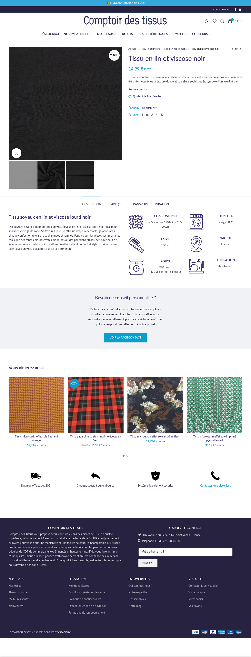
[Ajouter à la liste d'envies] (61, 383)
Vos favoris (195, 606)
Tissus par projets (19, 592)
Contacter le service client (215, 485)
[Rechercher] (222, 21)
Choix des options (61, 392)
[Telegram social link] (162, 114)
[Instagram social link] (240, 9)
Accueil (132, 49)
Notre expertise (137, 592)
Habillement (149, 108)
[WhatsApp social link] (157, 114)
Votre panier (195, 599)
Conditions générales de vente (87, 592)
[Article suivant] (240, 49)
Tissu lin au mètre (150, 49)
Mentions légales (79, 586)
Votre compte (196, 592)
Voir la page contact (125, 337)
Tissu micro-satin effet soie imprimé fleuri (155, 436)
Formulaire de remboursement (87, 612)
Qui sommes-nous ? (140, 586)
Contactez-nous (221, 9)
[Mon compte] (207, 21)
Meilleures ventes (19, 599)
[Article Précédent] (233, 49)
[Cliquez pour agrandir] (16, 153)
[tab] (91, 202)
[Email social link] (147, 114)
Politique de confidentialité (85, 599)
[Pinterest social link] (152, 114)
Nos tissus (15, 586)
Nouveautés (16, 606)
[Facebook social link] (236, 9)
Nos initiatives (137, 599)
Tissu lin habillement (175, 49)
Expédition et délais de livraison (87, 606)
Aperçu (61, 401)
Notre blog (134, 606)
